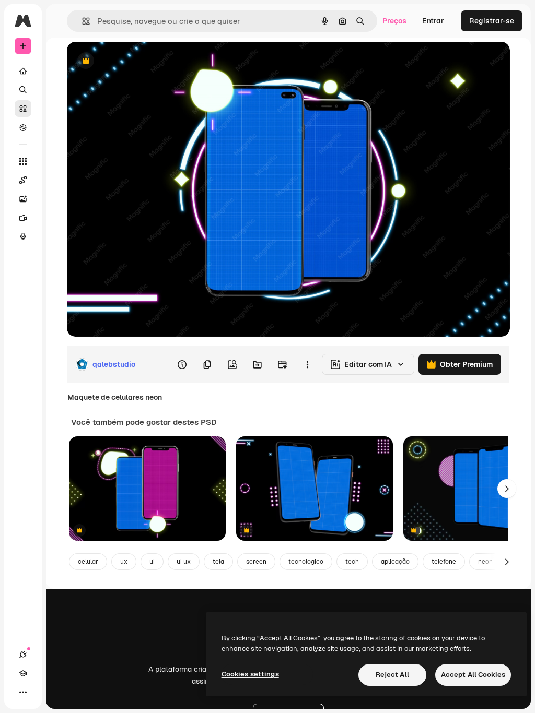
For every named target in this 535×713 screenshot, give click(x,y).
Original (133, 61)
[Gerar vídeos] (23, 217)
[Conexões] (23, 654)
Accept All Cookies (473, 674)
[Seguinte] (506, 488)
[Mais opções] (307, 364)
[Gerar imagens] (23, 199)
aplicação (395, 561)
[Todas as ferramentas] (23, 161)
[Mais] (23, 692)
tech (352, 561)
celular (88, 561)
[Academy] (23, 673)
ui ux (184, 561)
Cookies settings (250, 674)
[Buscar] (23, 89)
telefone (444, 561)
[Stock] (23, 108)
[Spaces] (23, 180)
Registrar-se (491, 21)
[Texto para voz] (23, 236)
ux (123, 561)
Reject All (392, 674)
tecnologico (305, 561)
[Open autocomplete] (81, 21)
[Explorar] (23, 127)
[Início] (23, 71)
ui (152, 561)
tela (218, 561)
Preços (394, 21)
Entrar (433, 21)
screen (256, 561)
